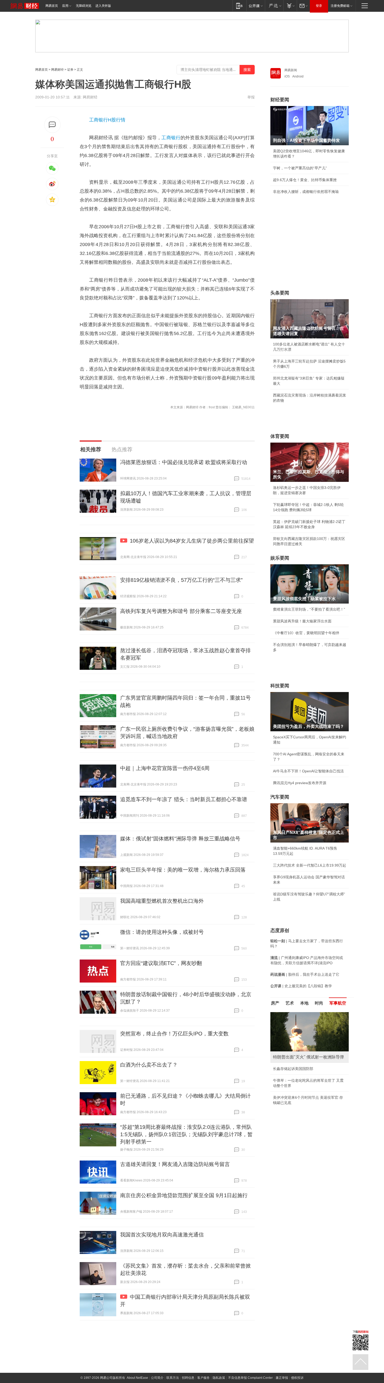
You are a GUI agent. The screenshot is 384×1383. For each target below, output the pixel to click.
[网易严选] (274, 5)
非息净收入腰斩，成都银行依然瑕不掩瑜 (306, 191)
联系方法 (172, 1378)
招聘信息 (188, 1378)
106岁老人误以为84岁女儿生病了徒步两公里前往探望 (192, 541)
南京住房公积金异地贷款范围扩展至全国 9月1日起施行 (184, 1195)
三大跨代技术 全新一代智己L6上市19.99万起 (309, 865)
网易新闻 (290, 70)
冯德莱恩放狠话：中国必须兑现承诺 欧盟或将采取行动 (183, 462)
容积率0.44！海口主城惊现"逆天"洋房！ (305, 1069)
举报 (251, 97)
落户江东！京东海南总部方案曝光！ (302, 1080)
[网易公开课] (255, 5)
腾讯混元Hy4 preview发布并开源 (299, 783)
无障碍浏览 (83, 6)
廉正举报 (282, 1378)
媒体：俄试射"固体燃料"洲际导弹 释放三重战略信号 (180, 838)
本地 (304, 1003)
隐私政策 (219, 1378)
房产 (275, 1003)
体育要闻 (279, 436)
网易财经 (57, 69)
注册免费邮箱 (340, 6)
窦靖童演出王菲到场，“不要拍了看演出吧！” (309, 609)
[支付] (290, 5)
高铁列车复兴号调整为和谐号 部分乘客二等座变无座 (181, 611)
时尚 (319, 1003)
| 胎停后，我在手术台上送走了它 (304, 974)
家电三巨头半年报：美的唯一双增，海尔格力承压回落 (183, 870)
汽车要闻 (279, 797)
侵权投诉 (297, 1378)
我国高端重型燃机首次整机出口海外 (162, 901)
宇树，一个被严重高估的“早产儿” (300, 168)
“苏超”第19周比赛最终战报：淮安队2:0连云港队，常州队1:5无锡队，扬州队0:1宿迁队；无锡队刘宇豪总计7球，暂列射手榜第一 (186, 1134)
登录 (319, 6)
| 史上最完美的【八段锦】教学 (301, 986)
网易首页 (51, 6)
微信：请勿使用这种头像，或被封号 (162, 932)
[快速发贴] (52, 124)
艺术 (290, 1003)
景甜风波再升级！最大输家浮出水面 (302, 621)
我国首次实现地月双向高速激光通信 (162, 1234)
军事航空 (337, 1003)
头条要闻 (279, 292)
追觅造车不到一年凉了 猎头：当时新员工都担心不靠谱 (183, 799)
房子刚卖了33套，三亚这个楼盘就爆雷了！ (308, 1092)
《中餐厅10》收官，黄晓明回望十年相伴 (306, 633)
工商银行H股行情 (107, 119)
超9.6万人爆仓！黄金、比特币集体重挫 (305, 180)
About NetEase (137, 1378)
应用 (65, 6)
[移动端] (239, 5)
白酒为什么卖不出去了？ (149, 1065)
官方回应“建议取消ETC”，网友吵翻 (161, 963)
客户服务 (203, 1378)
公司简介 (157, 1378)
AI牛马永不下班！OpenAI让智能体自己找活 (308, 771)
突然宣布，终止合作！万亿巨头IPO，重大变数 (174, 1033)
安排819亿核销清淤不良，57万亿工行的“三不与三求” (181, 580)
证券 (70, 69)
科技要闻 (279, 685)
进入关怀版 (103, 6)
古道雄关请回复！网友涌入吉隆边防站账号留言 (175, 1164)
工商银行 (171, 137)
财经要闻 (279, 99)
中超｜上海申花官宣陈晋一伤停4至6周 (165, 768)
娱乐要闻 (279, 558)
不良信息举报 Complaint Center (250, 1378)
